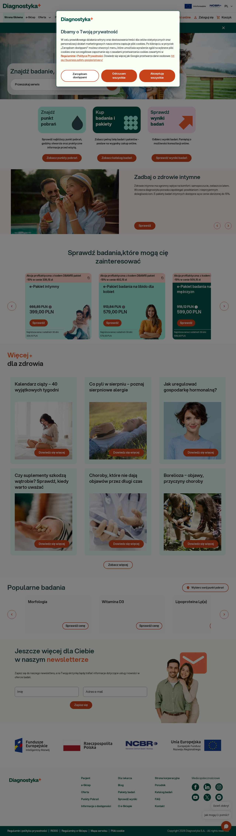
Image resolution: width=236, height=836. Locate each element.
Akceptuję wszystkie (157, 75)
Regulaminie (68, 56)
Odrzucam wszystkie (119, 75)
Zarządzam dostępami (80, 76)
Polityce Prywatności (90, 56)
